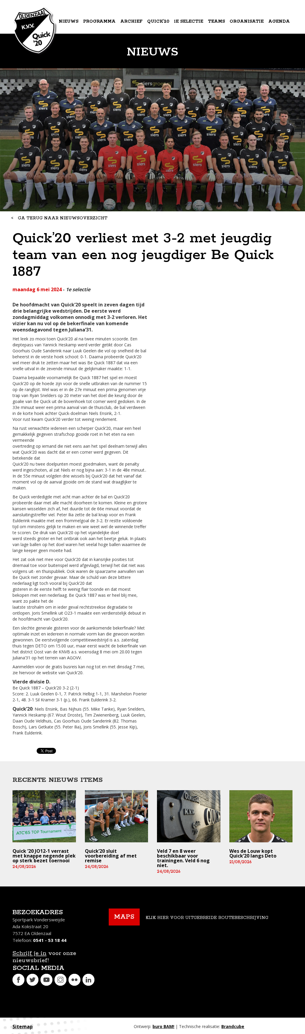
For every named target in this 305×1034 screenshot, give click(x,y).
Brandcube (232, 1026)
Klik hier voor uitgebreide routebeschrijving (207, 917)
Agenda (279, 21)
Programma (99, 21)
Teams (216, 21)
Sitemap (23, 1026)
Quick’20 (158, 21)
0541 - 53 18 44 (49, 940)
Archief (131, 21)
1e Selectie (188, 21)
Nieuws (68, 21)
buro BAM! (163, 1026)
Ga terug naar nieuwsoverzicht (63, 218)
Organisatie (247, 21)
